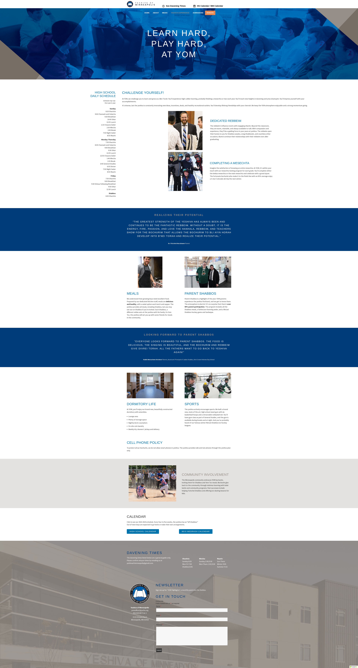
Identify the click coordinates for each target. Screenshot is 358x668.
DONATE (210, 13)
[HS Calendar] (194, 6)
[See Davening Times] (163, 6)
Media (165, 13)
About (156, 13)
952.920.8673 (138, 613)
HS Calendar (203, 6)
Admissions (198, 13)
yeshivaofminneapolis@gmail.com (140, 563)
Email (158, 615)
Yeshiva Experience (180, 13)
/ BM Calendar (216, 6)
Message (159, 625)
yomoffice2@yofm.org (139, 610)
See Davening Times (176, 6)
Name (158, 606)
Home (146, 13)
